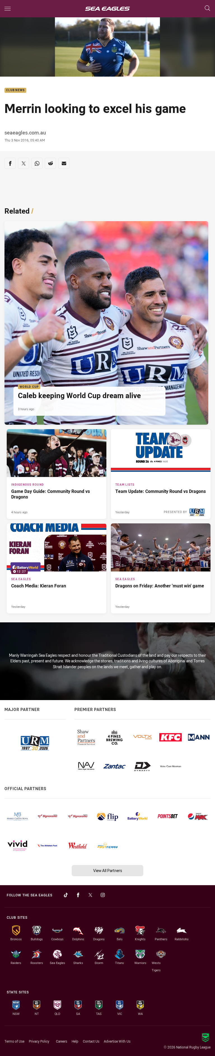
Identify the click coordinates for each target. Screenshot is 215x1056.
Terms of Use (14, 1041)
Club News (15, 90)
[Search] (207, 8)
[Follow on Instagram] (103, 895)
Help (75, 1041)
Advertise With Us (117, 1041)
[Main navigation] (7, 9)
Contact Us (91, 1041)
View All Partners (107, 870)
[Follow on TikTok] (66, 895)
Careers (61, 1041)
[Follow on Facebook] (78, 895)
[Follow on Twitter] (90, 895)
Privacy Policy (39, 1041)
